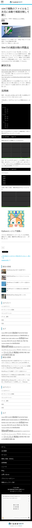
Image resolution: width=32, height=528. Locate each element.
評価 (13, 355)
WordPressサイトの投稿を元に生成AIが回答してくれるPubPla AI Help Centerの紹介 (15, 375)
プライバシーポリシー (8, 478)
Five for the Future (23, 332)
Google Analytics (13, 335)
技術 (3, 20)
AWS (6, 332)
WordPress (7, 346)
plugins (17, 338)
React (26, 338)
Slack (18, 341)
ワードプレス (8, 352)
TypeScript (3, 343)
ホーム (3, 447)
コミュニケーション (6, 313)
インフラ (3, 349)
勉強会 (16, 352)
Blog (2, 470)
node (10, 338)
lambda (3, 338)
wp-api (15, 346)
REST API (9, 340)
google (7, 335)
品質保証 (21, 352)
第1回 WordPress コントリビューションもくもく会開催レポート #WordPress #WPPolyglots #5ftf (15, 366)
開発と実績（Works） (7, 458)
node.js (14, 338)
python (22, 338)
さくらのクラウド (25, 346)
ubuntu (8, 343)
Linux (7, 338)
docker (15, 333)
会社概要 (4, 451)
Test (24, 341)
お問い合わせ (5, 474)
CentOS (10, 332)
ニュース (4, 466)
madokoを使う (5, 260)
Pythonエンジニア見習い (19, 18)
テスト (19, 349)
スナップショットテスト (11, 349)
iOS (19, 335)
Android (3, 332)
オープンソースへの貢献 (7, 309)
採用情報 (4, 462)
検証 (25, 352)
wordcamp (16, 343)
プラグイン (24, 349)
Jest (28, 335)
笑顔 (2, 323)
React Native (4, 340)
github (3, 335)
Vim (3, 247)
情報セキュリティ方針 (8, 482)
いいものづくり (5, 306)
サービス (4, 455)
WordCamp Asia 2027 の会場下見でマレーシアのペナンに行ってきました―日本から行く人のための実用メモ (15, 361)
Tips (27, 340)
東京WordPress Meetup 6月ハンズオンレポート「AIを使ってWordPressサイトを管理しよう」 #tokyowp (15, 381)
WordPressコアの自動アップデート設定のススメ (14, 371)
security (14, 340)
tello (22, 340)
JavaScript (23, 335)
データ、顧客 (4, 316)
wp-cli (18, 346)
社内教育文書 (7, 355)
